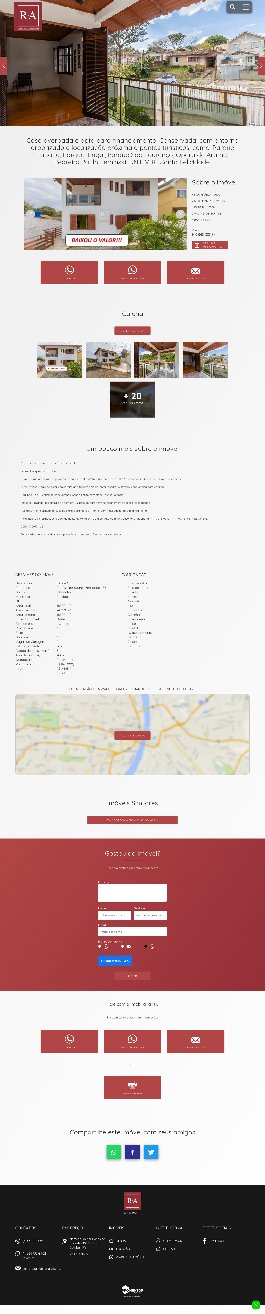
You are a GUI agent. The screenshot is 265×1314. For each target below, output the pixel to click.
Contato (169, 1249)
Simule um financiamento (212, 244)
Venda (121, 1241)
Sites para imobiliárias (132, 1296)
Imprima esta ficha (132, 1093)
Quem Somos (172, 1241)
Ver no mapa (78, 1254)
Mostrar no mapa (132, 735)
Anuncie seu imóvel (130, 1257)
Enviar (132, 975)
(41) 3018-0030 (33, 1243)
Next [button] (261, 66)
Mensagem (105, 882)
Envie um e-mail (195, 278)
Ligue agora (69, 278)
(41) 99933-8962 (34, 1255)
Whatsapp (114, 1152)
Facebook (132, 1152)
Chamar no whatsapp (132, 278)
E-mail (102, 925)
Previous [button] (3, 66)
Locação (123, 1249)
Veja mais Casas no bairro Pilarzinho (132, 819)
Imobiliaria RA (132, 1201)
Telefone (139, 908)
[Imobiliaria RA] (36, 16)
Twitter (151, 1152)
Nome (102, 908)
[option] (132, 63)
